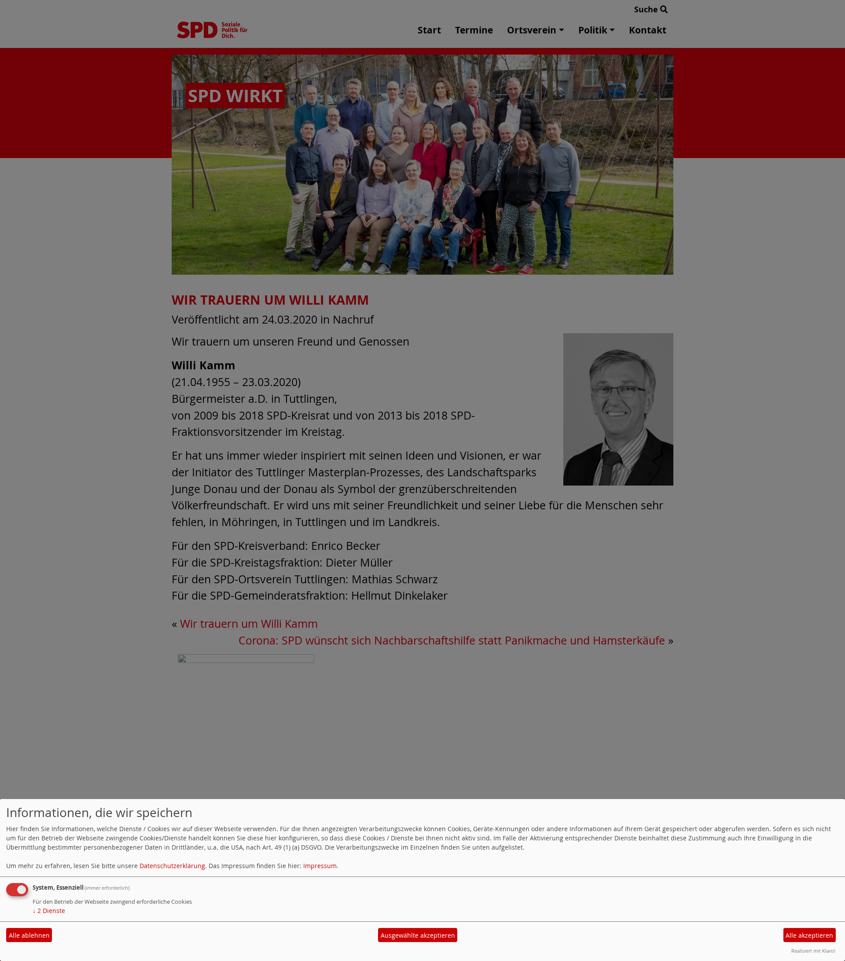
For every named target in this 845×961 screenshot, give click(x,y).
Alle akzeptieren (809, 935)
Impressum (320, 866)
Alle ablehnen (29, 935)
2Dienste (49, 910)
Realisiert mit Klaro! (813, 950)
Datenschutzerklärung (172, 866)
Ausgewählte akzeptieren (418, 935)
